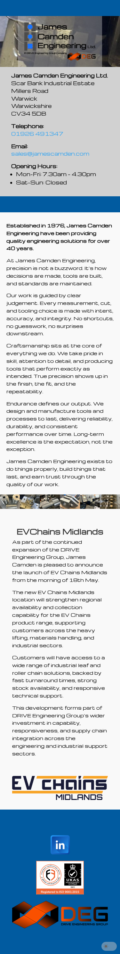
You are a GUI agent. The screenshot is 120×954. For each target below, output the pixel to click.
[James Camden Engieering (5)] (10, 507)
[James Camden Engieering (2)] (90, 507)
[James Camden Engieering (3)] (70, 507)
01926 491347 (37, 133)
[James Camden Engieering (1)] (110, 507)
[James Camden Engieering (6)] (30, 507)
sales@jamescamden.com (50, 153)
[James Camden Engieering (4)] (50, 507)
